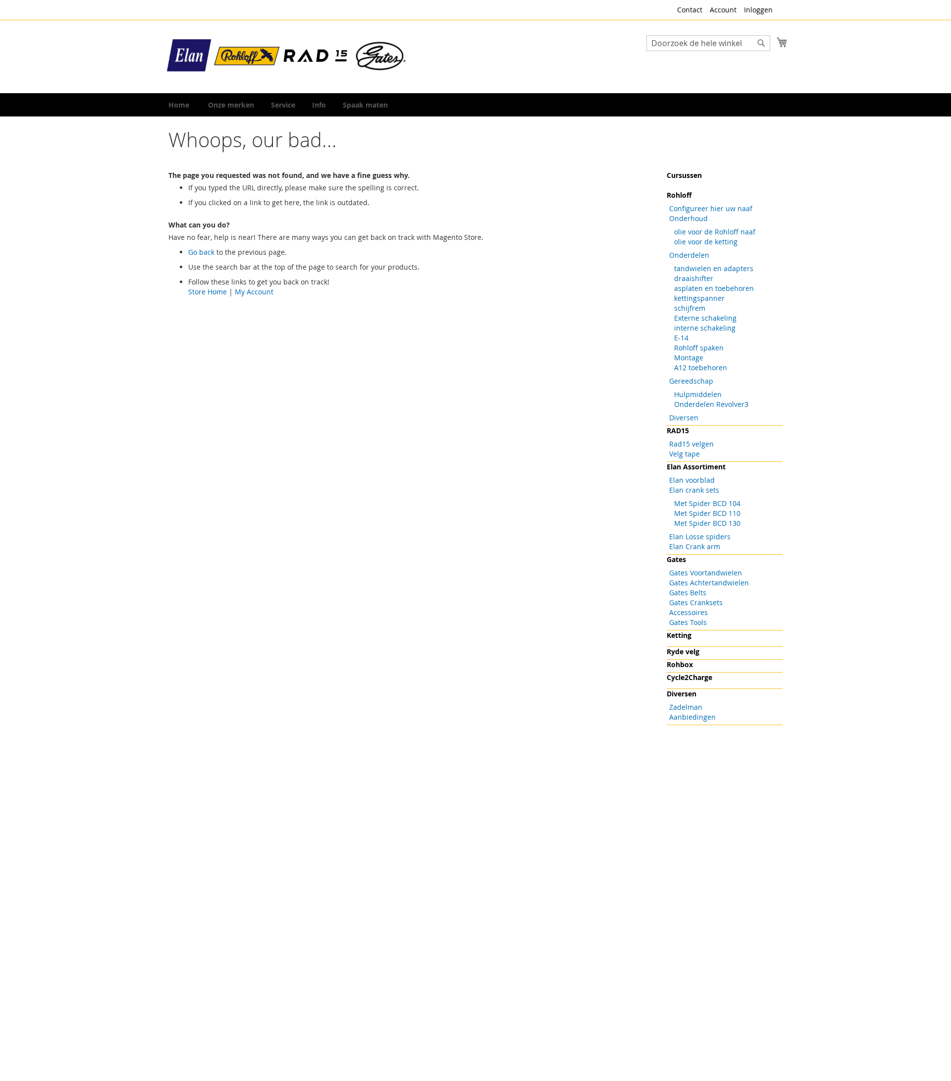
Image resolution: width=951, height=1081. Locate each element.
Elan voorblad (692, 480)
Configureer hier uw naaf (710, 208)
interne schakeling (705, 328)
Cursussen (684, 175)
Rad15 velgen (691, 444)
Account (723, 9)
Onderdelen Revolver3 (711, 404)
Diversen (683, 417)
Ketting (679, 635)
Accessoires (688, 612)
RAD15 (678, 430)
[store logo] (287, 56)
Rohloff (679, 195)
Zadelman (685, 707)
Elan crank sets (694, 490)
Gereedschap (691, 381)
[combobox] (708, 43)
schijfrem (689, 308)
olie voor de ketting (706, 241)
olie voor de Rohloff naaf (714, 231)
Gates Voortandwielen (705, 572)
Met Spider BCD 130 (707, 523)
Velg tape (684, 453)
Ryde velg (683, 651)
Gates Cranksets (696, 602)
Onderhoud (688, 218)
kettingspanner (699, 298)
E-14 (681, 337)
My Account (254, 291)
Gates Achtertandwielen (709, 582)
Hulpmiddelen (698, 394)
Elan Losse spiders (700, 536)
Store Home (207, 291)
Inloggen (758, 9)
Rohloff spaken (699, 347)
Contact (689, 9)
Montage (688, 357)
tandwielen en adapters (713, 268)
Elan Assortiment (696, 466)
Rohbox (680, 664)
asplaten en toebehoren (714, 288)
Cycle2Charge (689, 677)
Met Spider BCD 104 (707, 503)
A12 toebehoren (700, 367)
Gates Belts (687, 592)
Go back (201, 252)
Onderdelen (689, 255)
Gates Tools (688, 622)
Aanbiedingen (692, 717)
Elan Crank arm (694, 546)
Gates (676, 559)
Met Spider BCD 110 (707, 513)
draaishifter (693, 278)
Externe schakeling (705, 318)
